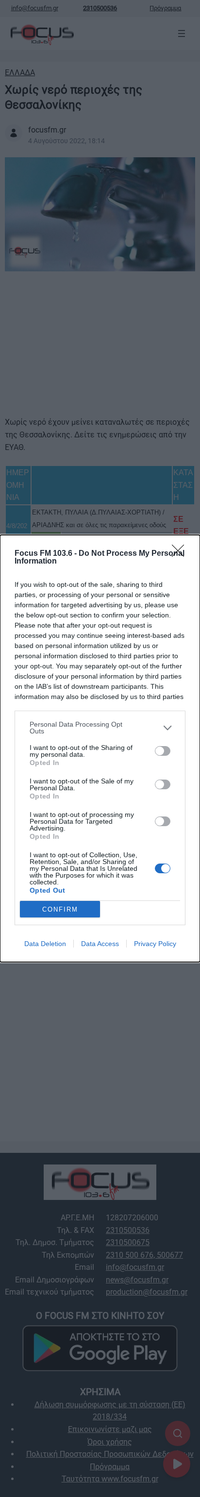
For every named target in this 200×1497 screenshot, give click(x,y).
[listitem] (100, 727)
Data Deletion (45, 944)
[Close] (181, 554)
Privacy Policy (155, 944)
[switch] (162, 751)
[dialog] (100, 748)
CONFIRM (60, 909)
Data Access (100, 944)
